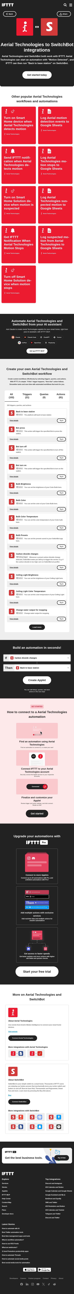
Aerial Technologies (22, 44)
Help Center (6, 1198)
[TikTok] (49, 1284)
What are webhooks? (9, 1247)
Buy (9, 1095)
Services (5, 1183)
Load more (37, 627)
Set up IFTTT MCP (37, 351)
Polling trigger (23, 557)
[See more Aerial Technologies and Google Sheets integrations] (17, 1053)
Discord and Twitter (52, 1218)
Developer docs (7, 1214)
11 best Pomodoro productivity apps (15, 1251)
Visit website (12, 1031)
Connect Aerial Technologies (22, 1038)
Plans (4, 1210)
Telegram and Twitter (53, 1214)
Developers (14, 1278)
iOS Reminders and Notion (55, 1206)
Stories (4, 1187)
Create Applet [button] (37, 680)
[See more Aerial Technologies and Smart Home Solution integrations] (36, 1053)
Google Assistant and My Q (55, 1195)
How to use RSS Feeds (10, 1244)
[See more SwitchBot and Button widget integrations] (17, 1117)
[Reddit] (54, 1284)
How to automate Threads (11, 1255)
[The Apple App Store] (29, 1270)
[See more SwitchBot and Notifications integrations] (36, 1127)
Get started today (37, 75)
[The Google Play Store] (44, 1270)
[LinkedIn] (27, 1284)
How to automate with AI (10, 1228)
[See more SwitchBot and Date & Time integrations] (55, 1127)
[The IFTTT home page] (7, 5)
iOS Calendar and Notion (54, 1187)
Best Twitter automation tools (12, 1232)
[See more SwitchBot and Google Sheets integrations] (17, 1127)
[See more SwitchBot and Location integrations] (55, 1117)
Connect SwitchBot (19, 1102)
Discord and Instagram (53, 1183)
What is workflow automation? (13, 1240)
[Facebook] (21, 1284)
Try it (61, 420)
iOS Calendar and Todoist (54, 1210)
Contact (46, 1278)
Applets (5, 1191)
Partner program (34, 1278)
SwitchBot (62, 44)
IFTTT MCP (6, 1195)
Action (20, 414)
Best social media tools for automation (16, 1262)
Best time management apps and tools (16, 1236)
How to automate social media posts (15, 1259)
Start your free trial (37, 971)
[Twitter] (43, 1284)
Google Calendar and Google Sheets (58, 1191)
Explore (5, 1179)
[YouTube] (38, 1284)
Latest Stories (8, 1224)
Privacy (53, 1278)
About (61, 1278)
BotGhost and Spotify (53, 1198)
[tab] (11, 396)
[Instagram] (32, 1284)
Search (4, 1206)
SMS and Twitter (51, 1202)
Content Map (6, 1202)
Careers (23, 1278)
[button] (70, 5)
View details (14, 420)
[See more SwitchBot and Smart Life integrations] (36, 1117)
